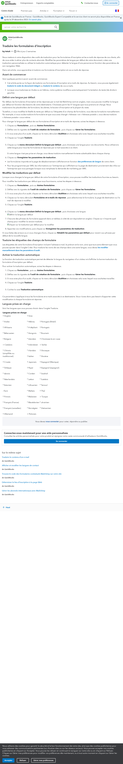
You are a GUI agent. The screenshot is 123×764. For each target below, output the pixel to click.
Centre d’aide (7, 11)
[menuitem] (8, 10)
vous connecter (52, 421)
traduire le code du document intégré (23, 86)
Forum (72, 11)
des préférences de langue (89, 161)
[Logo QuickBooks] (8, 3)
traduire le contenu (51, 86)
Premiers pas (26, 11)
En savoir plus (35, 19)
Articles (43, 11)
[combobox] (30, 27)
